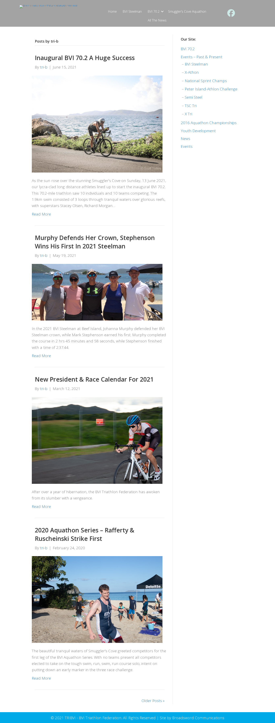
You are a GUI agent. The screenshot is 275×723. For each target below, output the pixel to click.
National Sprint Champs (206, 80)
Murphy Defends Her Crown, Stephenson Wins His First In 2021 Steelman (95, 242)
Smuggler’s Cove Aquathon (187, 11)
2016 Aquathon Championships (209, 122)
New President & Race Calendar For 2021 (94, 379)
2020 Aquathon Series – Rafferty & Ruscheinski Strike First (84, 534)
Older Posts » (153, 700)
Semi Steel (193, 97)
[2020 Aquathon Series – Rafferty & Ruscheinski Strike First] (97, 599)
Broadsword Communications (198, 717)
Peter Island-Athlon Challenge (211, 89)
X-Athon (192, 72)
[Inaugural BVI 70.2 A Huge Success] (97, 123)
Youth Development (198, 130)
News (185, 138)
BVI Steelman (132, 11)
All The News (157, 20)
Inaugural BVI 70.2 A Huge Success (85, 58)
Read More (41, 214)
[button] (162, 11)
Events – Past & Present (201, 56)
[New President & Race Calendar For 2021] (97, 440)
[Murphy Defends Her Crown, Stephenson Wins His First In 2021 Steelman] (97, 291)
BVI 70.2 (153, 11)
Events (186, 146)
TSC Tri (190, 105)
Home (112, 11)
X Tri (188, 113)
